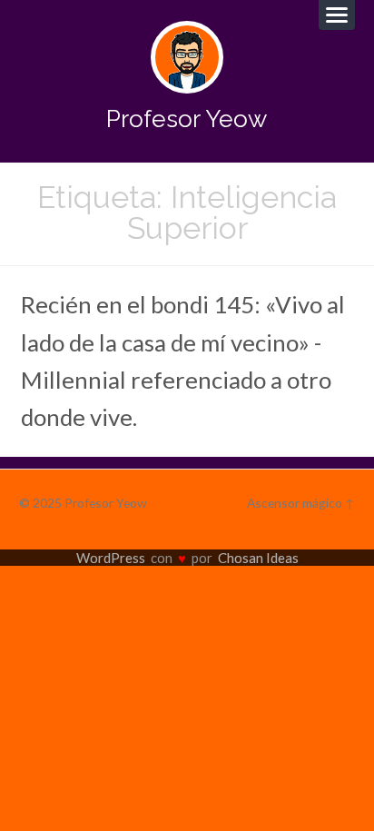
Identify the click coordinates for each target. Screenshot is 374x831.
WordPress (110, 557)
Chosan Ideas (258, 557)
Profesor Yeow (186, 118)
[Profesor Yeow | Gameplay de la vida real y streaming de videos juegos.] (187, 57)
